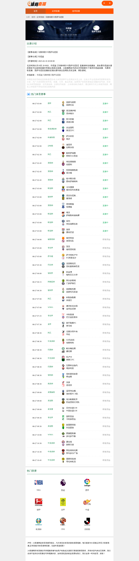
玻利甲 (50, 197)
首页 (35, 11)
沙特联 (50, 146)
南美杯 (50, 384)
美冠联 (50, 401)
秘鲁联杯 (51, 239)
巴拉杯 (50, 265)
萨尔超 (50, 256)
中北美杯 (51, 358)
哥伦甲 (50, 248)
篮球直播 (76, 11)
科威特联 (51, 137)
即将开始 (106, 240)
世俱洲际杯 (52, 129)
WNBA (50, 307)
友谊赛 (50, 409)
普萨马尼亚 (56, 75)
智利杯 (50, 375)
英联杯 (50, 163)
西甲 (49, 103)
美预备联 (51, 392)
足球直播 (56, 11)
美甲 (49, 324)
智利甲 (50, 273)
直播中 (105, 104)
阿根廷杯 (51, 282)
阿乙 (49, 112)
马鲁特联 (47, 75)
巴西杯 (50, 350)
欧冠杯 (50, 188)
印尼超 (40, 75)
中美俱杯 (51, 341)
